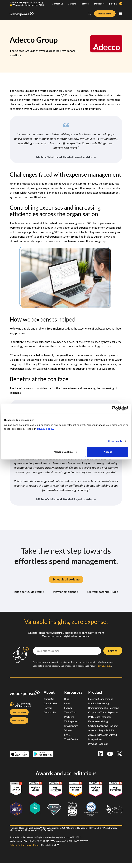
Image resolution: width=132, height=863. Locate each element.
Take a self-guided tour (29, 591)
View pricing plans (66, 591)
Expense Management (100, 698)
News (67, 703)
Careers (72, 3)
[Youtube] (110, 754)
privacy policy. (45, 428)
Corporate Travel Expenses (103, 712)
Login (114, 3)
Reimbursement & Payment (103, 707)
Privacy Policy (17, 845)
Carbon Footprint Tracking (103, 725)
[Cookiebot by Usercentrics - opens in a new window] (114, 408)
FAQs (67, 734)
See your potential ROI (103, 591)
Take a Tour (70, 712)
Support (100, 3)
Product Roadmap (98, 743)
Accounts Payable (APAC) (102, 734)
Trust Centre (71, 739)
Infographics (71, 725)
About (49, 692)
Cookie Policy (32, 845)
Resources (73, 692)
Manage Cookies (63, 452)
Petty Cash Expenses (99, 716)
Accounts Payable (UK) (101, 730)
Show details (114, 441)
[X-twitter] (119, 754)
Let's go (113, 651)
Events (68, 707)
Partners (85, 3)
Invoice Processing (98, 703)
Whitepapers (71, 721)
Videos (68, 730)
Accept (108, 452)
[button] (89, 13)
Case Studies (51, 703)
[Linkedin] (100, 754)
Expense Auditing (98, 721)
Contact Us (57, 3)
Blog (66, 698)
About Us (49, 698)
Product (95, 692)
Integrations (95, 739)
